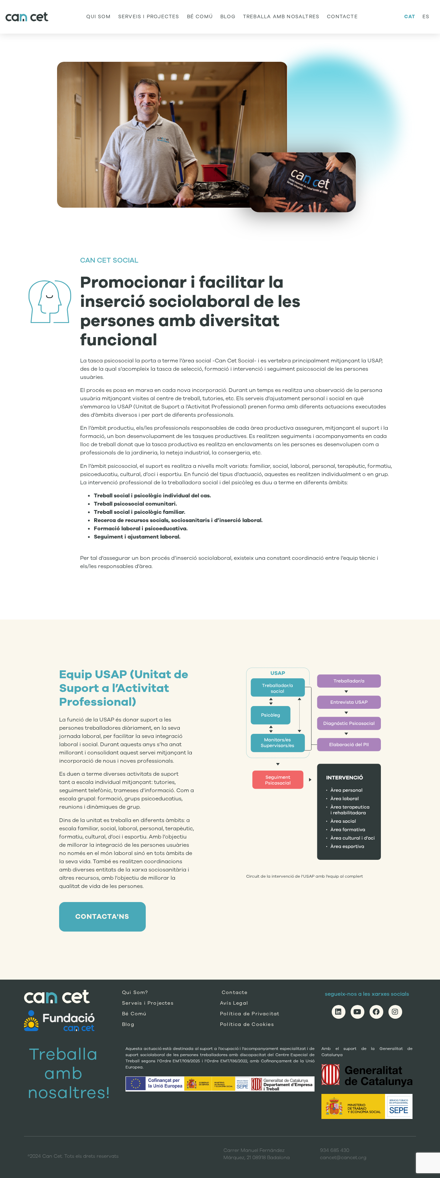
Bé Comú (200, 16)
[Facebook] (376, 1012)
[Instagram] (395, 1012)
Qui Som (98, 16)
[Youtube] (357, 1012)
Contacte (342, 16)
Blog (227, 16)
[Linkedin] (338, 1012)
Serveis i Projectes (148, 16)
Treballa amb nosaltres (281, 16)
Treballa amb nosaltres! (69, 1073)
